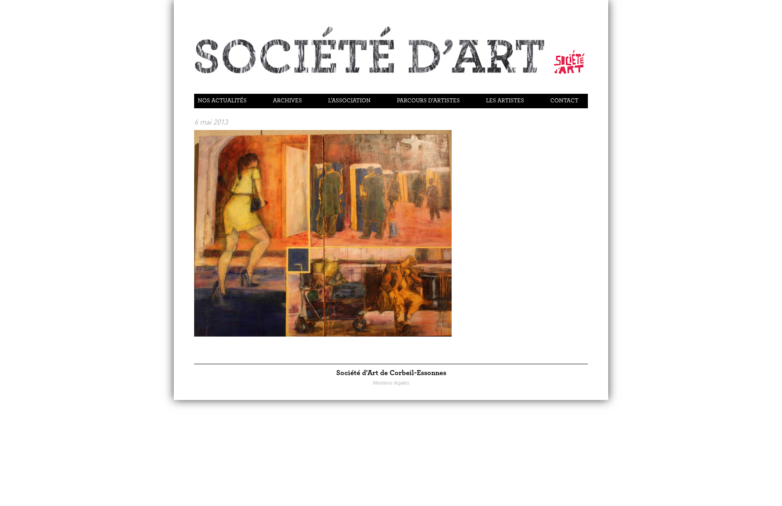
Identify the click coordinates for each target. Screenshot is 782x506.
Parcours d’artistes (428, 101)
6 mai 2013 (211, 121)
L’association (349, 101)
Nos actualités (222, 101)
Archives (287, 101)
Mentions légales (391, 383)
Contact (564, 101)
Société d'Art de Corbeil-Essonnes (391, 372)
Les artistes (505, 101)
